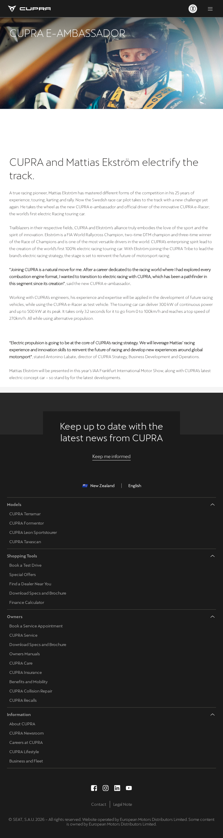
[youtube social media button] (128, 788)
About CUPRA (22, 724)
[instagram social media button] (105, 788)
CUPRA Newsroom (26, 733)
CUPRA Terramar (25, 514)
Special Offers (22, 574)
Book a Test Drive (25, 565)
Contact (98, 804)
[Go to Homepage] (29, 8)
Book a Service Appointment (36, 626)
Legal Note (122, 804)
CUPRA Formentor (26, 523)
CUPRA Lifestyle (24, 751)
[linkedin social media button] (117, 788)
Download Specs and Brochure (37, 593)
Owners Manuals (24, 654)
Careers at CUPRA (26, 742)
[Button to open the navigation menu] (210, 9)
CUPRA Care (21, 663)
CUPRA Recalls (23, 700)
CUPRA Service (23, 635)
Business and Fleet (26, 761)
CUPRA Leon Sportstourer (33, 532)
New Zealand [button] (102, 485)
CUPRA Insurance (25, 672)
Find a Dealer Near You (30, 584)
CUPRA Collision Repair (30, 691)
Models (14, 504)
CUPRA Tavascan (25, 541)
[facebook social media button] (94, 788)
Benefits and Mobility (28, 681)
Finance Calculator (26, 602)
